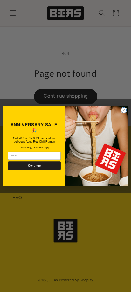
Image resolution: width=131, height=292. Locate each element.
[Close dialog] (124, 110)
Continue (34, 165)
